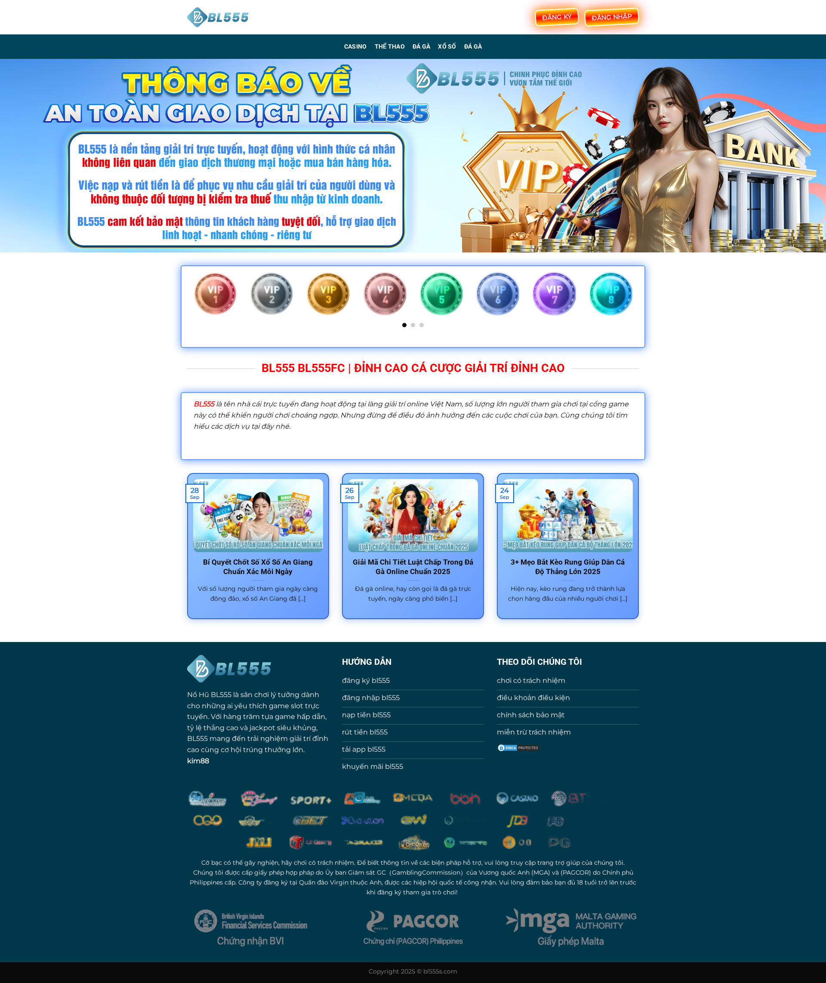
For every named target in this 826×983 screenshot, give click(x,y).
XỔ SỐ (447, 46)
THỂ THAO (390, 46)
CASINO (355, 46)
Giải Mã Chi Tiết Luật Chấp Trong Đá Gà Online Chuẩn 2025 (413, 567)
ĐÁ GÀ (421, 46)
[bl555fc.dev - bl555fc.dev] (218, 17)
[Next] (634, 299)
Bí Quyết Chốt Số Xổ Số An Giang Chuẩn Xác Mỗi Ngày (258, 567)
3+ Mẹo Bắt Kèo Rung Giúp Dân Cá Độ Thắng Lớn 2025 (568, 567)
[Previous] (191, 299)
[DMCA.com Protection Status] (518, 747)
